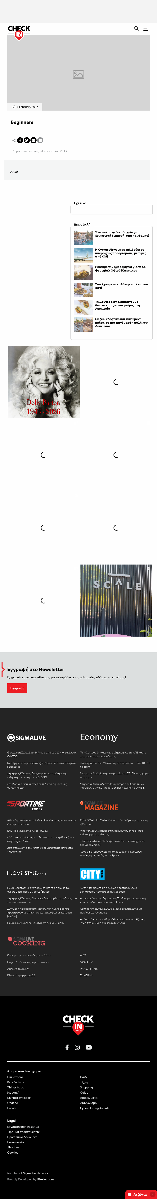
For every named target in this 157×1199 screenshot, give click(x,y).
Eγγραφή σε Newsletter (23, 1126)
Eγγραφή (17, 688)
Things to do (15, 1087)
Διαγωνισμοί (89, 1103)
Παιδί (84, 1077)
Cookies (12, 1152)
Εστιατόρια (15, 1077)
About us (13, 1147)
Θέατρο (12, 1103)
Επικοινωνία (15, 1142)
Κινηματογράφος (19, 1098)
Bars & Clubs (15, 1082)
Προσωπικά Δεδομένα (22, 1137)
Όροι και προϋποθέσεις (23, 1132)
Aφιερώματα (89, 1098)
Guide (84, 1092)
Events (11, 1108)
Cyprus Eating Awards (95, 1108)
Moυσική (13, 1092)
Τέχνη (84, 1082)
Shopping (86, 1087)
